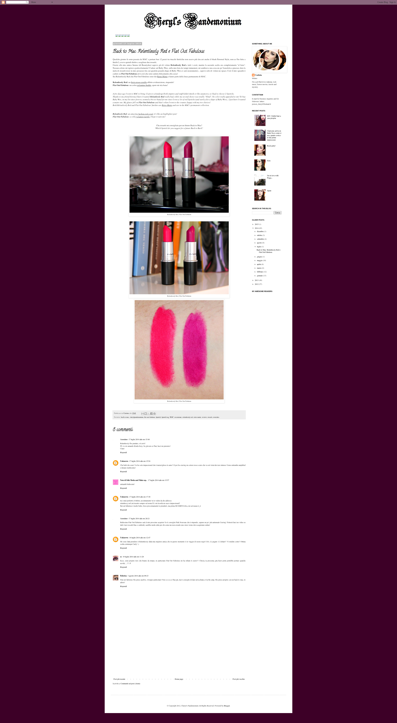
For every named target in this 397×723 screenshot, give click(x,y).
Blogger (227, 705)
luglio (259, 246)
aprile (259, 264)
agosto (259, 242)
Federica (123, 575)
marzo (259, 268)
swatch (209, 417)
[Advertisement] (179, 654)
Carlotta (126, 413)
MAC (172, 417)
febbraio (260, 271)
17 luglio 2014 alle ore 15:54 (139, 461)
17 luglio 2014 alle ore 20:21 (139, 518)
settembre (260, 239)
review (204, 417)
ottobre (260, 235)
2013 (257, 280)
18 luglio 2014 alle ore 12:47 (139, 537)
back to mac (125, 417)
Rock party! (271, 145)
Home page (179, 679)
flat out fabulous (149, 417)
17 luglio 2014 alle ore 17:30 (139, 496)
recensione (178, 417)
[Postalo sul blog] (145, 413)
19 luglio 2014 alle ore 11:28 (133, 556)
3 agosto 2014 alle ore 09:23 (138, 575)
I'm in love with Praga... (273, 176)
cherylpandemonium (136, 417)
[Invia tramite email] (142, 413)
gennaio (260, 275)
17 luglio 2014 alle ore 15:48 (139, 439)
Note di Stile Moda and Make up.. (133, 480)
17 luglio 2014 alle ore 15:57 (158, 480)
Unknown (124, 461)
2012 (257, 284)
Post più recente (119, 679)
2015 (257, 224)
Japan (269, 190)
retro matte (197, 417)
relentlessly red (188, 417)
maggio (260, 260)
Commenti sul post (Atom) (130, 683)
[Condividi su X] (148, 413)
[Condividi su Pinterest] (154, 413)
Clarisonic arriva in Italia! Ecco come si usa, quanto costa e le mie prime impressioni (274, 135)
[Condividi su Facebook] (151, 413)
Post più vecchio (239, 679)
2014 (257, 228)
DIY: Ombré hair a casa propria (274, 117)
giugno (260, 256)
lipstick (158, 417)
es (121, 556)
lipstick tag (165, 417)
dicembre (260, 231)
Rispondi (123, 452)
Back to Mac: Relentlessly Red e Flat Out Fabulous (268, 250)
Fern (268, 160)
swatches (216, 417)
